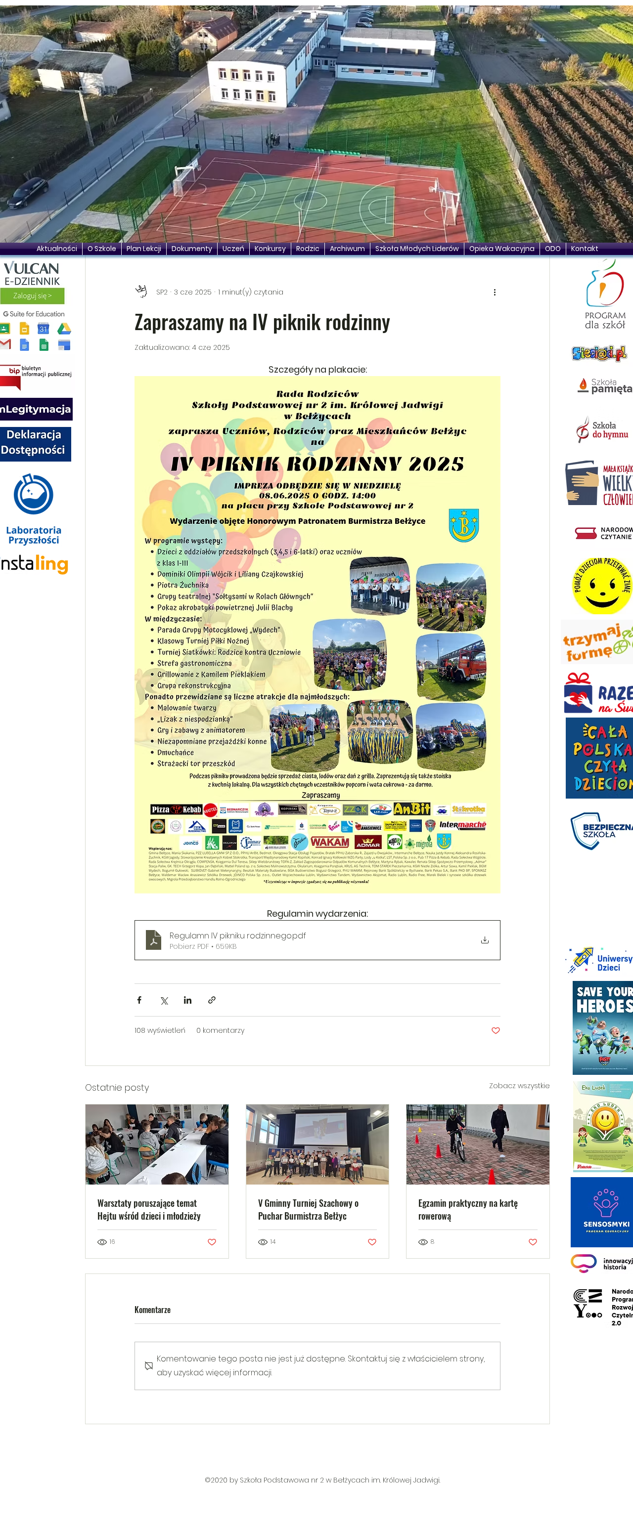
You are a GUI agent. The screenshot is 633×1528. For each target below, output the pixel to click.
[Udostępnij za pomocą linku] (212, 1000)
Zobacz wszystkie (519, 1086)
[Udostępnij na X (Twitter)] (163, 1000)
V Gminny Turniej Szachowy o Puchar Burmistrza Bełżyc (308, 1209)
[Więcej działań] (494, 292)
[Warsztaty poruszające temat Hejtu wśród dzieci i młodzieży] (157, 1144)
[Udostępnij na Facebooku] (139, 1000)
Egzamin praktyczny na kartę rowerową (468, 1209)
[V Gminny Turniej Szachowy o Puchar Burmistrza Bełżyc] (317, 1144)
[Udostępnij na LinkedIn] (187, 1000)
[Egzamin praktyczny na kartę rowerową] (478, 1144)
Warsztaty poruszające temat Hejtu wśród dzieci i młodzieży (149, 1209)
